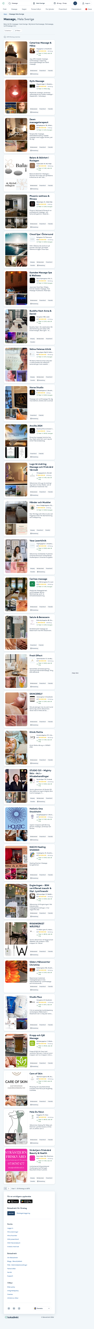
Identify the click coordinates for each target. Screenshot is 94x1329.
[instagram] (8, 1308)
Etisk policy (11, 1287)
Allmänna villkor (12, 1298)
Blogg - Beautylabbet (14, 1261)
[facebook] (19, 1308)
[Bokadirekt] (3, 3)
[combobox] (19, 3)
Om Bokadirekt (12, 1257)
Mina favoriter (12, 1235)
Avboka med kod (13, 1246)
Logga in (10, 1228)
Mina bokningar (12, 1232)
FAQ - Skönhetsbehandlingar (17, 1265)
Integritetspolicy (13, 1291)
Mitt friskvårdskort (13, 1243)
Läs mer (11, 1213)
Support (10, 1276)
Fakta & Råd (11, 1268)
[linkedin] (13, 1308)
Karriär (9, 1272)
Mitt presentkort (13, 1239)
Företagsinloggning (23, 1213)
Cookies (10, 1294)
